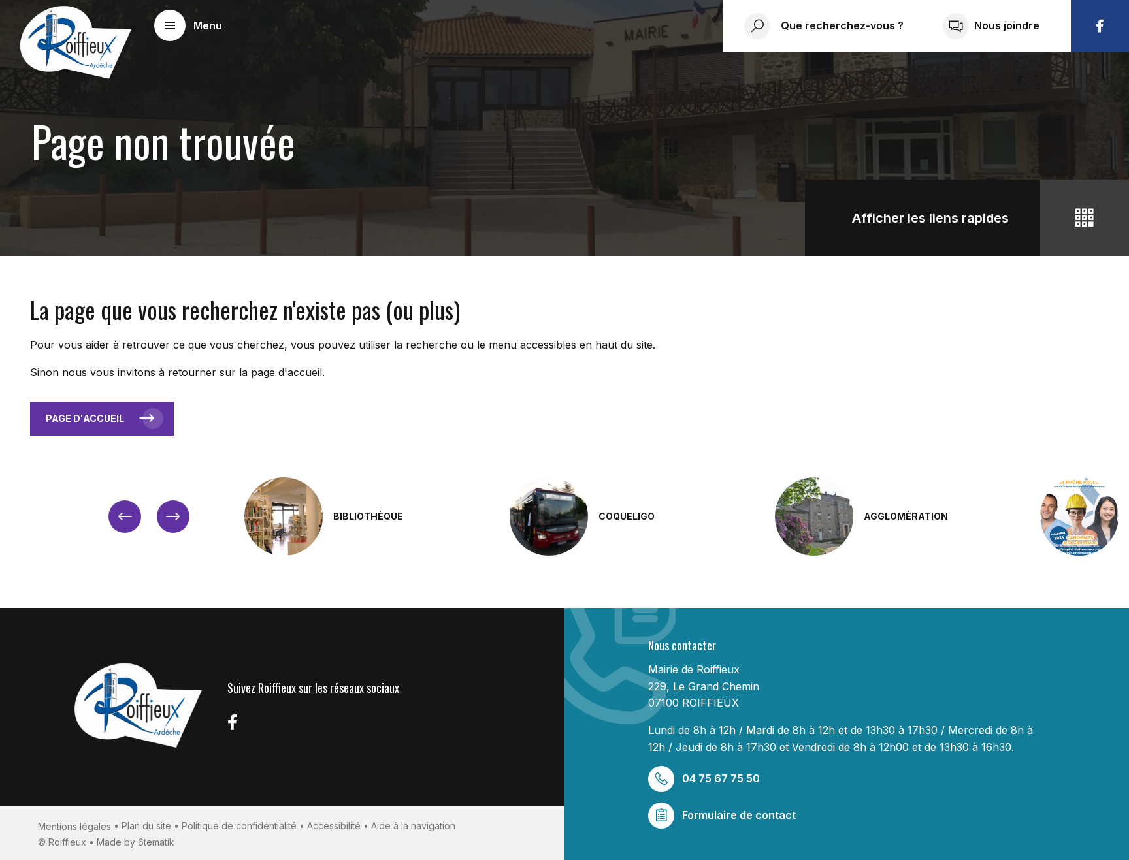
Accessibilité (334, 825)
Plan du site (146, 825)
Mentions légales (74, 826)
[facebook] (1100, 26)
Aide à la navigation (413, 825)
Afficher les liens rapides (930, 218)
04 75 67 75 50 (721, 778)
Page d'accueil (85, 418)
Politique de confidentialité (239, 825)
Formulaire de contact (739, 814)
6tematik (156, 842)
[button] (188, 25)
